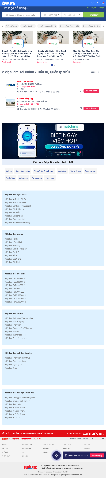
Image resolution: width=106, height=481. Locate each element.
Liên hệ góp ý (60, 474)
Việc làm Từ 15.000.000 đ (15, 292)
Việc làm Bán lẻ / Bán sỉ (14, 209)
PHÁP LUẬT (6, 456)
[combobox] (21, 14)
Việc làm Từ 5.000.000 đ (15, 282)
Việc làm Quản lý (12, 331)
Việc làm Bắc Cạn (12, 255)
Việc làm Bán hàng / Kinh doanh (18, 206)
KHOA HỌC (67, 448)
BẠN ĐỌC (87, 448)
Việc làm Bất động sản (14, 216)
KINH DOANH (27, 444)
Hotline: (74, 474)
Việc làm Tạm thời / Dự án (15, 361)
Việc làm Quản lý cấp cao (15, 335)
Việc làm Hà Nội (11, 239)
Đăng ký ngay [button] (97, 455)
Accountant (90, 171)
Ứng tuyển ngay (91, 91)
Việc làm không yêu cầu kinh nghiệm (20, 397)
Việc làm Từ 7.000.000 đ (15, 285)
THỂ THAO (67, 444)
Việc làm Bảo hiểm (12, 212)
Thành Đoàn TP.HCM (60, 472)
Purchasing (37, 178)
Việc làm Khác (11, 368)
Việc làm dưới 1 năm (13, 404)
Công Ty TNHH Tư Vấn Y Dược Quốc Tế (32, 101)
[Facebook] (92, 438)
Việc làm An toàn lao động (15, 202)
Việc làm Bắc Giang (13, 259)
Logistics (62, 171)
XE (23, 452)
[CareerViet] (93, 433)
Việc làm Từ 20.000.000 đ (15, 295)
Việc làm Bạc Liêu (12, 252)
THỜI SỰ (5, 448)
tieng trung (75, 171)
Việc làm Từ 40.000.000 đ (15, 302)
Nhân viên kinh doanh (44, 171)
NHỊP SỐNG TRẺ (48, 444)
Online (9, 171)
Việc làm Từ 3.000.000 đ (15, 278)
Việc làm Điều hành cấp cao (16, 338)
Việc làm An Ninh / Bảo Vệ (15, 199)
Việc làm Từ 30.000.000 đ (15, 298)
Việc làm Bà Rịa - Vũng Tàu (16, 249)
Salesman (23, 178)
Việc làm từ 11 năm (12, 417)
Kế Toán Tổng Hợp (25, 98)
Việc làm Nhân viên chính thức (17, 358)
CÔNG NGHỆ (26, 448)
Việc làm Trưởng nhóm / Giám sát (18, 328)
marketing (10, 178)
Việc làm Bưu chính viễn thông (17, 222)
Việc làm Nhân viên (13, 325)
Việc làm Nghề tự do (13, 364)
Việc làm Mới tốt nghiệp (14, 321)
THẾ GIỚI (5, 452)
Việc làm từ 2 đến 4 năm (15, 407)
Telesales (50, 178)
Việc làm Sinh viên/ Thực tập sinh (19, 318)
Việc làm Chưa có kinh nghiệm (17, 401)
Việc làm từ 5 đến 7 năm (15, 411)
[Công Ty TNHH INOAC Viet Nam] (10, 85)
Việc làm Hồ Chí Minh (13, 242)
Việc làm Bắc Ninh (12, 262)
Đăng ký (90, 7)
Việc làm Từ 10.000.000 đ (15, 288)
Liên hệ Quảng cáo (31, 474)
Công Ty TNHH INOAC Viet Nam (29, 84)
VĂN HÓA (46, 448)
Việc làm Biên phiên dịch (15, 219)
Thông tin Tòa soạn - (45, 472)
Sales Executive (23, 171)
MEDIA (4, 444)
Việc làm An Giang (12, 245)
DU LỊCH (25, 456)
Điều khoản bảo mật (46, 474)
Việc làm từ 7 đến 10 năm (15, 414)
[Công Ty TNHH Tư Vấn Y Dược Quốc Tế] (10, 102)
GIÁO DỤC (87, 444)
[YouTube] (103, 438)
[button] (97, 3)
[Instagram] (97, 438)
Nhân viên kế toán (25, 81)
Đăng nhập (99, 7)
